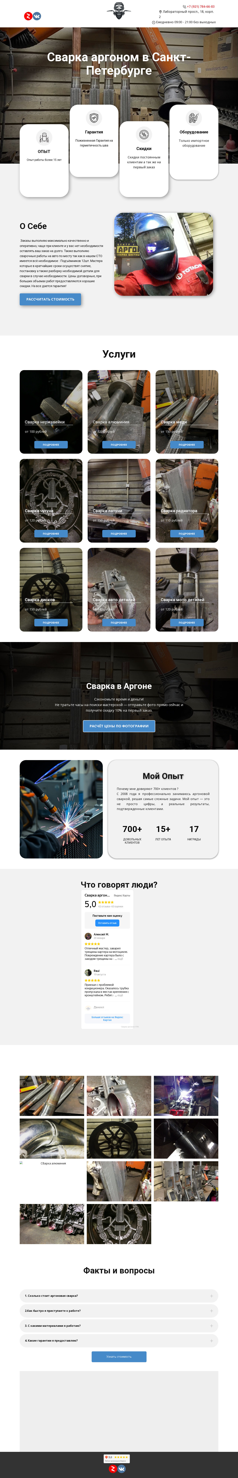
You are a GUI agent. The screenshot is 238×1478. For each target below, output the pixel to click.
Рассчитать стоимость (50, 299)
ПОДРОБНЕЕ (51, 444)
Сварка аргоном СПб (130, 1027)
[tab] (119, 1296)
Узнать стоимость (119, 1357)
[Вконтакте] (37, 16)
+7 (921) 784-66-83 (200, 6)
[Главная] (119, 11)
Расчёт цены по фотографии (119, 726)
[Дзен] (28, 16)
